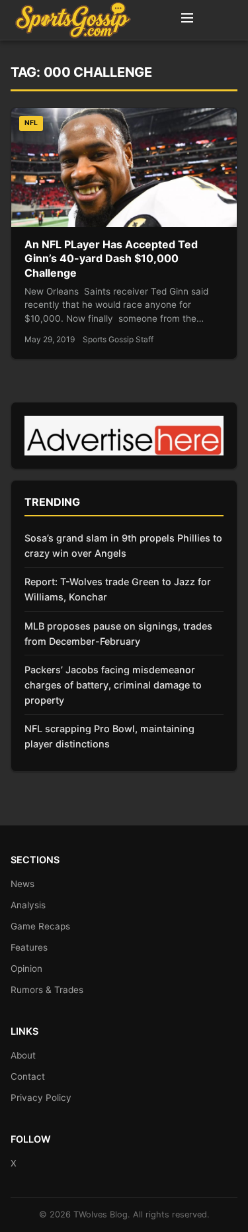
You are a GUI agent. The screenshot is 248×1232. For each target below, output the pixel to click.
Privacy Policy (41, 1097)
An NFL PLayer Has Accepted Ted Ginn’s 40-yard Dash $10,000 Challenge (111, 258)
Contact (28, 1076)
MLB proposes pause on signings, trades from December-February (118, 633)
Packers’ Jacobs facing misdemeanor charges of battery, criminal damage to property (113, 685)
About (23, 1055)
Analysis (28, 905)
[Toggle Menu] (187, 19)
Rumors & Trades (47, 989)
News (22, 883)
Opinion (26, 968)
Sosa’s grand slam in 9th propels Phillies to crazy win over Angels (123, 545)
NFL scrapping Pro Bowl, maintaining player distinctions (109, 736)
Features (29, 947)
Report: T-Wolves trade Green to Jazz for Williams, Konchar (117, 589)
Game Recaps (40, 926)
